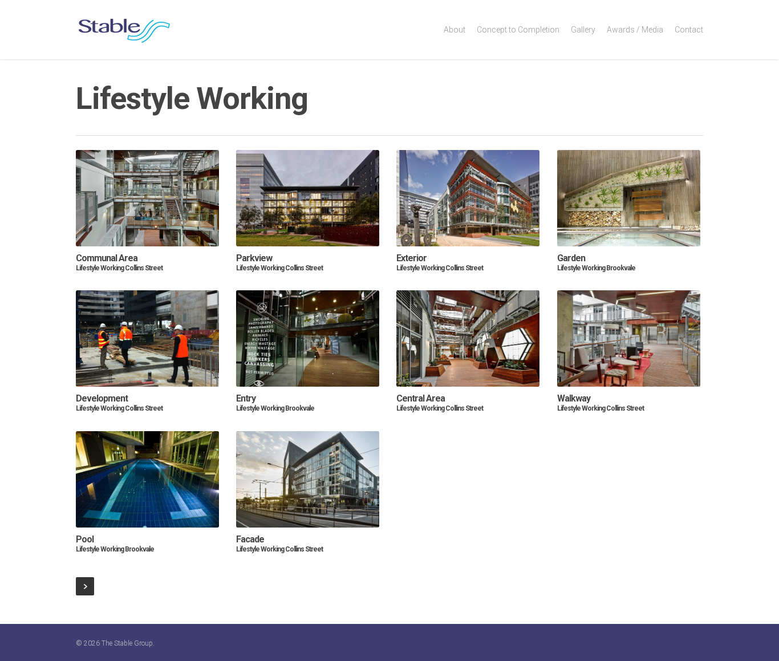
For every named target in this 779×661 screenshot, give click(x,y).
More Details (149, 188)
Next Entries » (85, 586)
